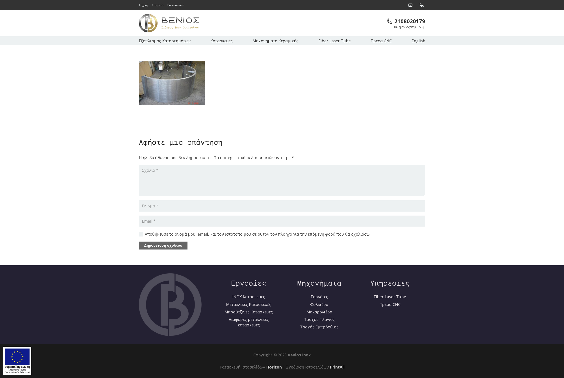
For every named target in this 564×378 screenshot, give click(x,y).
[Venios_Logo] (169, 23)
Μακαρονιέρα (319, 312)
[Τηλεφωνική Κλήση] (422, 4)
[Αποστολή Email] (411, 4)
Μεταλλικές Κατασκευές (248, 304)
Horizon (274, 367)
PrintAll (337, 367)
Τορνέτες (319, 296)
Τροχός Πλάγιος (319, 319)
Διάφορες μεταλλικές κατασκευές (249, 322)
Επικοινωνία (175, 5)
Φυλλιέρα (319, 304)
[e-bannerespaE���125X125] (17, 361)
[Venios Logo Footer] (170, 304)
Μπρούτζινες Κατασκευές (248, 312)
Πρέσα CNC (390, 304)
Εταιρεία (157, 5)
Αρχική (143, 5)
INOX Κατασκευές (248, 296)
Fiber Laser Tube (390, 296)
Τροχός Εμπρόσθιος (319, 327)
